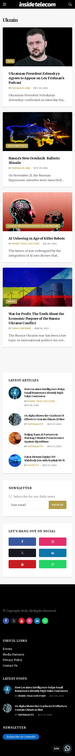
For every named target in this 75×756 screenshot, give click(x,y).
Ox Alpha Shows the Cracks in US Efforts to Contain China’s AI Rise (44, 417)
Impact (11, 301)
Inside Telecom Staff (26, 243)
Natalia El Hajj (21, 88)
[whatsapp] (45, 621)
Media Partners (13, 654)
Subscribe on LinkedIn (21, 736)
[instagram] (52, 541)
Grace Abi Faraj (21, 328)
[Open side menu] (4, 4)
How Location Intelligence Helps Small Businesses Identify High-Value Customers (44, 393)
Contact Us (10, 665)
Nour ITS (33, 465)
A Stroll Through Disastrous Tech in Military (33, 226)
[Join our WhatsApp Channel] (62, 748)
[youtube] (22, 564)
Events (7, 649)
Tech (10, 61)
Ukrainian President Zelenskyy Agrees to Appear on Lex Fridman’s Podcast (36, 78)
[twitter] (22, 553)
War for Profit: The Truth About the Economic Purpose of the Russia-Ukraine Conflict (36, 318)
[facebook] (22, 541)
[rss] (52, 553)
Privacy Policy (12, 660)
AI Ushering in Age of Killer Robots (37, 238)
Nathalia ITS (36, 424)
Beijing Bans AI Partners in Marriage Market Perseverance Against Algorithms (44, 438)
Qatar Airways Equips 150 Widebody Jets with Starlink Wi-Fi (44, 458)
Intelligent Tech (16, 146)
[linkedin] (37, 621)
